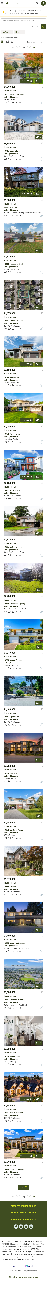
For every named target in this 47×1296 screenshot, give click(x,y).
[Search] (37, 3)
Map (7, 41)
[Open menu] (2, 3)
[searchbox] (22, 20)
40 (40, 760)
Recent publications (35, 42)
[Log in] (43, 3)
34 (40, 1156)
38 (40, 420)
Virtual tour (24, 81)
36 (40, 703)
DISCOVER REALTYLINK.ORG (23, 1206)
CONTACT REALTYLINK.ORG (23, 1219)
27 (40, 873)
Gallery (2, 41)
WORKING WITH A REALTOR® (23, 1213)
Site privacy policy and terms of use (23, 1277)
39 (40, 477)
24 (40, 137)
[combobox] (23, 20)
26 (40, 81)
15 (40, 194)
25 (40, 250)
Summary (12, 41)
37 (40, 364)
